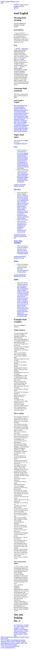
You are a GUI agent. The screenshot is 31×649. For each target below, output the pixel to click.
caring (18, 174)
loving (15, 105)
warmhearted (20, 181)
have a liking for (23, 195)
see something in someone (21, 227)
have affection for (23, 203)
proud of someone (23, 198)
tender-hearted (21, 180)
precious (26, 117)
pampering (16, 120)
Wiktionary (3, 641)
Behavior (24, 143)
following (24, 131)
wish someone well (22, 162)
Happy (16, 261)
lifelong (25, 122)
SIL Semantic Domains (11, 644)
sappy (15, 117)
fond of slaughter (18, 634)
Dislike (16, 279)
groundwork (20, 128)
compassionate (24, 174)
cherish (25, 154)
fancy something (21, 200)
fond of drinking (23, 629)
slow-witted (25, 116)
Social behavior (18, 143)
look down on (22, 308)
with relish (20, 253)
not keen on (22, 293)
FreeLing (18, 641)
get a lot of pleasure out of (22, 251)
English (3, 1)
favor (22, 157)
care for (24, 203)
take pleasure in (24, 270)
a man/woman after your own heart (21, 230)
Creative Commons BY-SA (8, 647)
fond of (23, 626)
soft (21, 116)
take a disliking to (21, 287)
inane (20, 125)
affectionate (25, 48)
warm (19, 50)
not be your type (22, 303)
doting (20, 68)
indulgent (21, 107)
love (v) (19, 153)
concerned (20, 175)
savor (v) (22, 213)
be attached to (21, 223)
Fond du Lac (20, 625)
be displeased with (22, 316)
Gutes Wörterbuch (14, 637)
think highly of (21, 206)
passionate (22, 119)
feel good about (21, 218)
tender (15, 50)
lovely (18, 122)
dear (25, 108)
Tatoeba (23, 641)
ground (26, 128)
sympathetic (20, 178)
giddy (20, 129)
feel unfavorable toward (22, 313)
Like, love (17, 189)
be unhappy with (22, 310)
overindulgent (23, 120)
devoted (16, 113)
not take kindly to (21, 306)
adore (18, 197)
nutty (15, 122)
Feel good (21, 186)
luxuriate (19, 215)
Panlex (13, 641)
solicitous (26, 177)
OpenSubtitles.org (5, 643)
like (15, 107)
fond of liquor (22, 632)
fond (22, 177)
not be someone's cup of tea (22, 297)
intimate (19, 123)
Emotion (16, 186)
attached (16, 114)
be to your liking (22, 211)
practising (16, 119)
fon (15, 625)
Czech (17, 1)
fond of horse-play (18, 631)
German (8, 1)
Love (15, 147)
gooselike (16, 129)
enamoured (17, 108)
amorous (21, 114)
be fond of (25, 113)
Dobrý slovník (4, 638)
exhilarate (25, 253)
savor (26, 252)
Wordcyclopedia (5, 637)
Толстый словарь (24, 637)
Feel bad (21, 276)
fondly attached (18, 131)
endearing (22, 111)
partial (22, 59)
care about (20, 154)
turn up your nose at (23, 309)
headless (16, 126)
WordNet (7, 640)
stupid (24, 114)
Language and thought (20, 184)
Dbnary (9, 641)
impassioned (25, 125)
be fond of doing (21, 272)
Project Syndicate (15, 643)
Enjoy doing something (18, 242)
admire (25, 204)
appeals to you (21, 210)
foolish (18, 111)
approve (24, 207)
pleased (19, 209)
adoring (16, 68)
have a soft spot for (22, 225)
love (21, 122)
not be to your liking (22, 301)
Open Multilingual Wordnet (18, 640)
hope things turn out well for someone (22, 164)
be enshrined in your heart (23, 167)
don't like (19, 285)
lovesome (24, 110)
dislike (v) (25, 285)
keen (15, 123)
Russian (13, 1)
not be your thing (21, 302)
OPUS (22, 643)
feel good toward (24, 216)
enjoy (21, 197)
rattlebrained (20, 117)
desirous (20, 113)
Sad (24, 276)
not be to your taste (22, 299)
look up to (19, 206)
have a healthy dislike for (21, 291)
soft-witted (16, 116)
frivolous (24, 129)
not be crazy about (22, 294)
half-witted (21, 126)
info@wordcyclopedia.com (12, 646)
